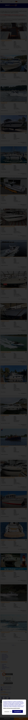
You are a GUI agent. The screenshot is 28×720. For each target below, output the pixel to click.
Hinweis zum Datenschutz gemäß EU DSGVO (11, 708)
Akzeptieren (17, 711)
